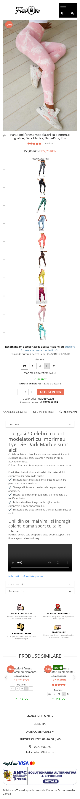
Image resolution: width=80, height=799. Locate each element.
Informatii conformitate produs (25, 576)
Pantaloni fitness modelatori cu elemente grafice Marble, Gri (58, 670)
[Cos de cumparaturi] (72, 14)
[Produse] (63, 7)
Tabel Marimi (69, 411)
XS (24, 366)
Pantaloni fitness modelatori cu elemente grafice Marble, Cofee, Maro (21, 670)
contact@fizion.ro (42, 752)
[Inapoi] (3, 135)
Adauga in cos (50, 392)
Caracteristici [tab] (16, 584)
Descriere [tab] (14, 424)
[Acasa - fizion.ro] (28, 10)
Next (74, 79)
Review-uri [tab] (16, 591)
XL (54, 366)
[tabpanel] (40, 75)
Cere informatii (45, 411)
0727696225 (42, 747)
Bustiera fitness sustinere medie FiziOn (48, 348)
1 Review (48, 143)
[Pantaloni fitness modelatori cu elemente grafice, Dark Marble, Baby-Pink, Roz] (40, 75)
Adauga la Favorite (16, 411)
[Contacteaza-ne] (63, 14)
